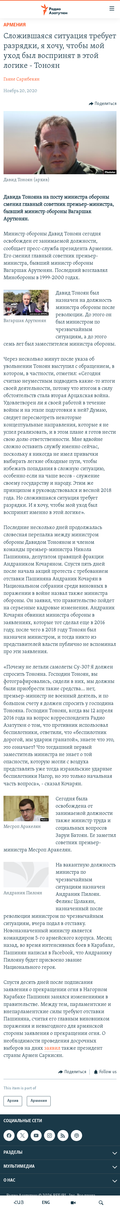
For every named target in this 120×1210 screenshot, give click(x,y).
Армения (14, 25)
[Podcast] (76, 1135)
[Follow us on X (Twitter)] (22, 1135)
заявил (52, 1048)
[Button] (103, 104)
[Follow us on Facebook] (9, 1135)
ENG (46, 1202)
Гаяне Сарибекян (21, 79)
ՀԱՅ (19, 1202)
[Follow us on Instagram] (49, 1135)
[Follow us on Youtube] (36, 1135)
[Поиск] (101, 1203)
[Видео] (73, 1203)
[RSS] (62, 1135)
